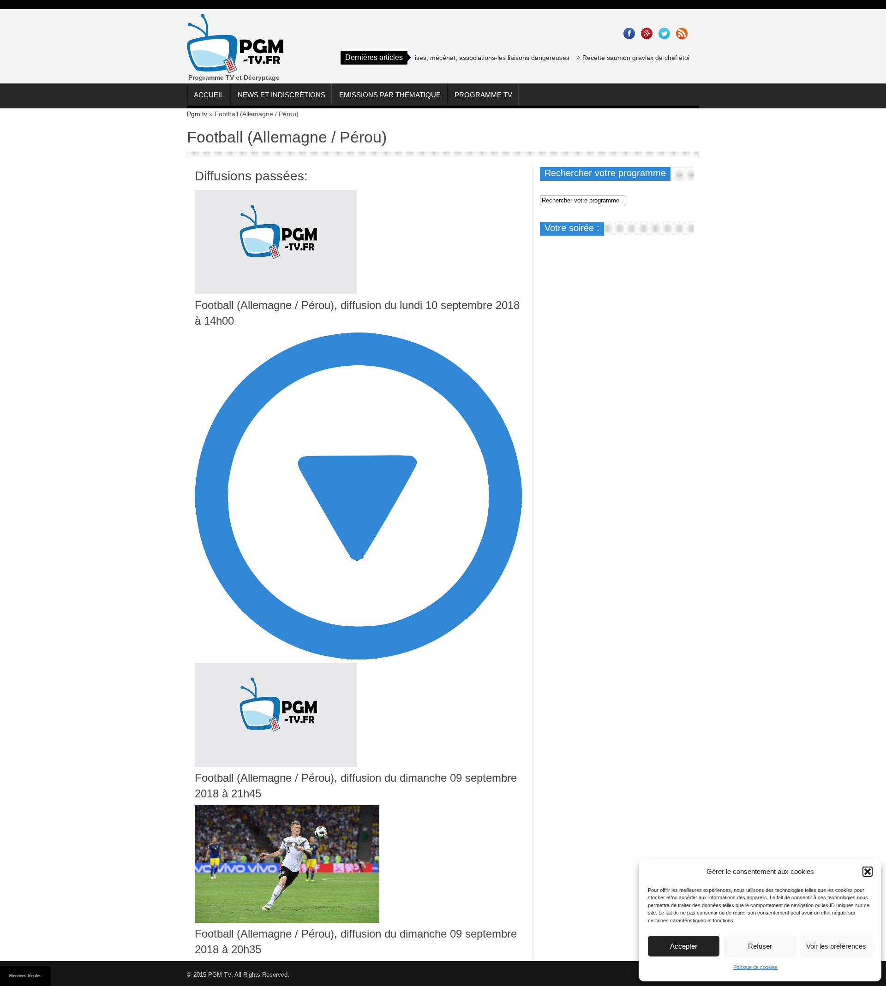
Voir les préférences (836, 946)
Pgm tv (197, 114)
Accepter (683, 946)
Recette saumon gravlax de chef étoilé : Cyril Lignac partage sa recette (668, 57)
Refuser (760, 946)
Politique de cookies (755, 967)
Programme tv (483, 95)
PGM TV (219, 974)
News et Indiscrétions (281, 95)
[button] (867, 871)
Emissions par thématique (390, 95)
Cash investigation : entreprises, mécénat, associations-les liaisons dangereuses (434, 57)
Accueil (209, 95)
